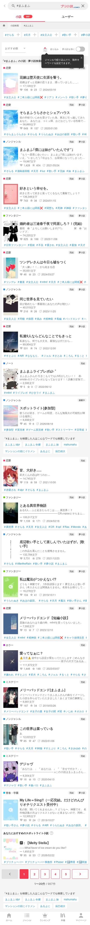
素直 (21, 282)
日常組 (79, 429)
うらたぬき (46, 134)
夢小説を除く (68, 49)
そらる (9, 35)
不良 (39, 245)
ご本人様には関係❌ (30, 97)
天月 (27, 35)
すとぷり (10, 355)
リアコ (49, 97)
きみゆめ (75, 748)
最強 (73, 245)
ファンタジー (81, 208)
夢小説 (85, 97)
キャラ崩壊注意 (74, 637)
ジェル (46, 355)
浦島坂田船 (22, 171)
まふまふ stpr (12, 444)
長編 (58, 318)
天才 (81, 245)
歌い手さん (74, 600)
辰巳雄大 (60, 451)
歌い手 (66, 35)
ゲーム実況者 (34, 429)
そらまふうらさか (15, 134)
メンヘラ (62, 97)
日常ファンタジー (15, 245)
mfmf (43, 282)
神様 (67, 208)
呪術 (31, 245)
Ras (66, 526)
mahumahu (70, 444)
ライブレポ (20, 392)
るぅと (79, 355)
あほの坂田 (62, 134)
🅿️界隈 (70, 862)
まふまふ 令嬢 (33, 444)
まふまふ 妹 (52, 444)
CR (51, 526)
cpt (58, 526)
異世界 (9, 526)
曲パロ (33, 785)
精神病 (48, 318)
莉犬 (32, 674)
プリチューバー (14, 862)
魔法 (62, 600)
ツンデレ (10, 282)
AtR (85, 134)
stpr (21, 489)
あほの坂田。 (28, 600)
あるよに (45, 451)
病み (38, 318)
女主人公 (46, 35)
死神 (59, 208)
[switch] (80, 49)
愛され (49, 245)
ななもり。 (33, 355)
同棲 (21, 318)
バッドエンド (71, 318)
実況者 (20, 429)
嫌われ (9, 674)
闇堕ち (49, 208)
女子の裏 (36, 711)
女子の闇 (50, 711)
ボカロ (79, 711)
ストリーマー (64, 429)
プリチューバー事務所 (38, 862)
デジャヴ (10, 785)
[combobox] (15, 48)
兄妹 (61, 171)
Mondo (76, 526)
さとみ (57, 355)
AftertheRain (23, 563)
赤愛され (10, 489)
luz (42, 171)
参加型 (9, 429)
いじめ (68, 711)
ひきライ (35, 392)
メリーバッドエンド (16, 711)
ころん (68, 355)
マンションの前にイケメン (20, 451)
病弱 (29, 318)
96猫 (38, 748)
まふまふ (79, 171)
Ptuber (58, 862)
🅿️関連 (82, 862)
